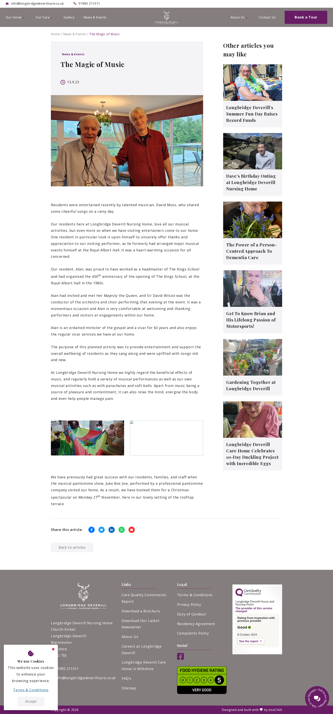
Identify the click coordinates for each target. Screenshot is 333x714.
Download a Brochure (141, 611)
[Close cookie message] (53, 649)
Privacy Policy (189, 604)
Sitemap (129, 688)
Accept (31, 701)
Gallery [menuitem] (69, 17)
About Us (130, 636)
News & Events (74, 34)
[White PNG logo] (166, 17)
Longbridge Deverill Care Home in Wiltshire (144, 665)
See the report (248, 641)
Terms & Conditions (195, 595)
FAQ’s (126, 678)
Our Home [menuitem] (14, 17)
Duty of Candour (191, 614)
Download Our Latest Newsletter (140, 623)
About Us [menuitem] (237, 17)
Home (55, 34)
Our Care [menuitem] (43, 17)
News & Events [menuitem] (94, 17)
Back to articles (72, 547)
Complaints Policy (193, 633)
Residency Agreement (196, 623)
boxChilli (275, 710)
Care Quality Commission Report (144, 598)
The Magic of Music (104, 34)
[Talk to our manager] (317, 698)
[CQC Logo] (248, 595)
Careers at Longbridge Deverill (141, 649)
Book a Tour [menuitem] (305, 17)
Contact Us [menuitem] (267, 17)
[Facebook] (180, 658)
